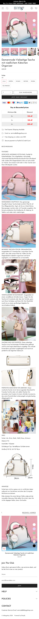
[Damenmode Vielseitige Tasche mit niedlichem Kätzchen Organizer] (19, 533)
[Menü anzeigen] (2, 8)
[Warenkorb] (36, 8)
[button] (7, 8)
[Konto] (31, 8)
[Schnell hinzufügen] (4, 549)
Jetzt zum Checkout (19, 97)
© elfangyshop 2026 (7, 615)
